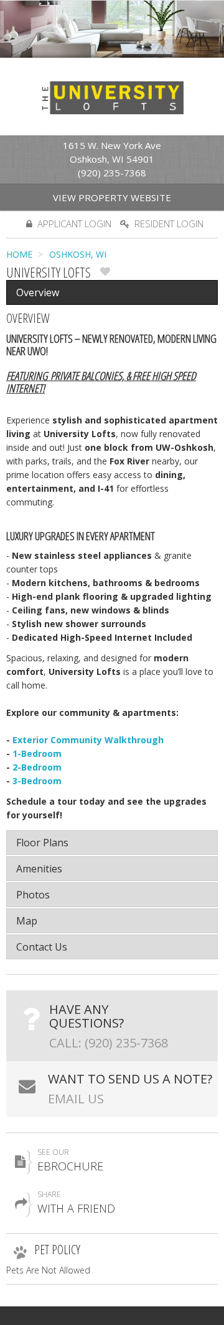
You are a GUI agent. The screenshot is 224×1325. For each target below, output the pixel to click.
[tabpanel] (112, 554)
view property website (112, 197)
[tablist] (112, 554)
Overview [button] (37, 292)
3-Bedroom (37, 781)
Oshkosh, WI (77, 254)
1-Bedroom (37, 753)
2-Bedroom (37, 767)
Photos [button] (33, 895)
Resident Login (168, 223)
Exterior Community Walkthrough (88, 740)
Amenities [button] (39, 868)
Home (19, 254)
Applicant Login (74, 223)
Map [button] (26, 921)
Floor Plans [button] (42, 842)
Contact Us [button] (41, 947)
